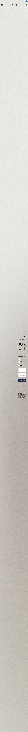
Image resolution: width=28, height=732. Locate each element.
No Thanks (22, 385)
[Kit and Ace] (14, 5)
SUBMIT (22, 380)
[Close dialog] (26, 2)
